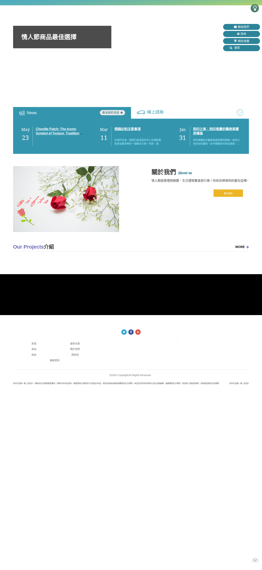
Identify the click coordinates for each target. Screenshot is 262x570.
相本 (34, 355)
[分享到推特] (124, 332)
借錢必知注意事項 (127, 129)
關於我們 (75, 349)
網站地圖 (243, 41)
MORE (228, 193)
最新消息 (75, 343)
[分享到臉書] (131, 332)
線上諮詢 (155, 112)
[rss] (138, 332)
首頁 (34, 343)
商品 (34, 349)
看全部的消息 (110, 112)
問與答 (75, 355)
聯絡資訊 (55, 360)
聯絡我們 (243, 26)
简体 (243, 33)
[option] (131, 61)
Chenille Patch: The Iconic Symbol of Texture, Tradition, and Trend (58, 133)
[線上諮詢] (240, 112)
